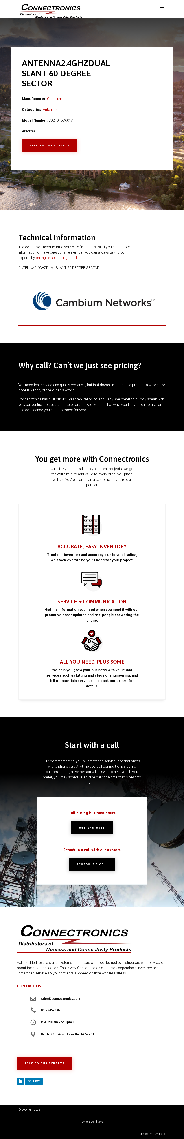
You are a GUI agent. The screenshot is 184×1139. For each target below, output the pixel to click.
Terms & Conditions (92, 1121)
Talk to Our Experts (50, 145)
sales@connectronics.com (60, 998)
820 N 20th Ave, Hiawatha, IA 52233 (67, 1034)
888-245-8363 (92, 827)
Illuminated (159, 1133)
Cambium (54, 99)
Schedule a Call (92, 864)
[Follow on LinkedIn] (20, 1081)
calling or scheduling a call (56, 258)
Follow (33, 1081)
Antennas (50, 109)
